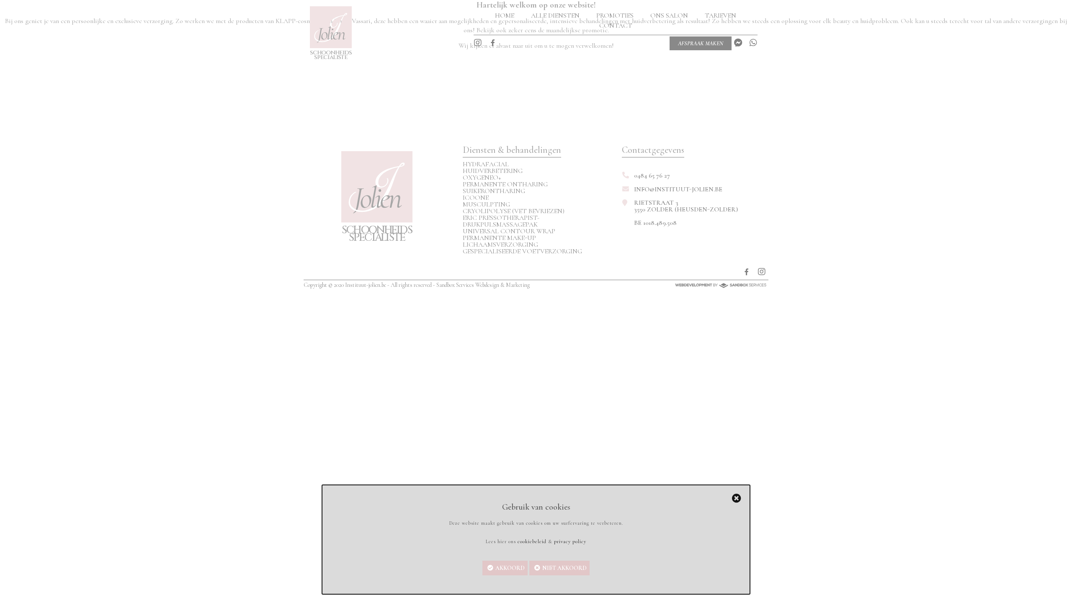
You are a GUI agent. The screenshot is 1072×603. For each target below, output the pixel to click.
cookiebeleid (532, 541)
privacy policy (570, 541)
